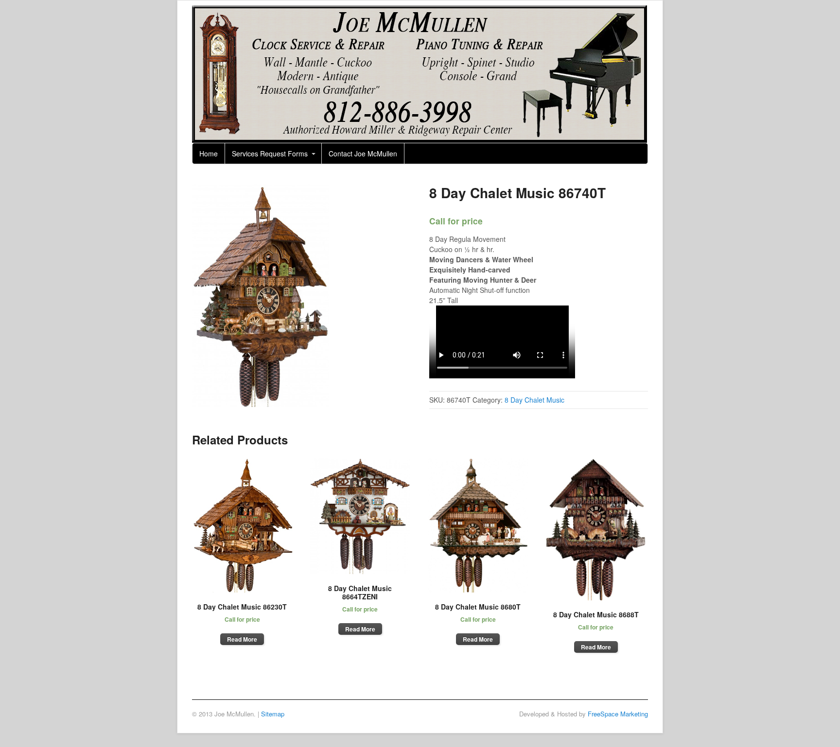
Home (208, 153)
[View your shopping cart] (637, 150)
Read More (242, 639)
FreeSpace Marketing (618, 713)
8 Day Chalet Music (534, 400)
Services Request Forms (270, 153)
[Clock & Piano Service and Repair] (419, 137)
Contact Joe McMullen (363, 153)
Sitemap (272, 713)
